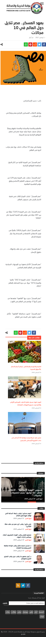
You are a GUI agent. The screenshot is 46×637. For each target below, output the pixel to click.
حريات (42, 616)
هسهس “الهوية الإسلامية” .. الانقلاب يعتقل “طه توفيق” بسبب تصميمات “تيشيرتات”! (25, 493)
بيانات (8, 612)
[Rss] (18, 585)
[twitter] (39, 44)
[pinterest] (30, 44)
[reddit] (35, 44)
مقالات (13, 612)
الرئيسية (41, 612)
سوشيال (25, 612)
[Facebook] (28, 585)
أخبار (30, 37)
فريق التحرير (39, 499)
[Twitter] (23, 585)
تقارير (31, 612)
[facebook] (44, 44)
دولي (19, 612)
